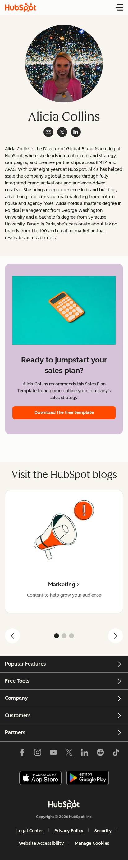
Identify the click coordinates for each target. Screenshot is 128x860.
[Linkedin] (84, 754)
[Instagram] (37, 754)
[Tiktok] (116, 754)
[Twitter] (69, 754)
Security (103, 831)
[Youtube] (53, 754)
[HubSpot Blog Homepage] (20, 7)
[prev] (12, 635)
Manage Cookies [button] (92, 843)
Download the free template (64, 412)
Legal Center (29, 831)
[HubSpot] (64, 804)
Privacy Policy (68, 831)
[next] (115, 635)
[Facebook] (22, 754)
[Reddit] (100, 754)
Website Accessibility (41, 843)
